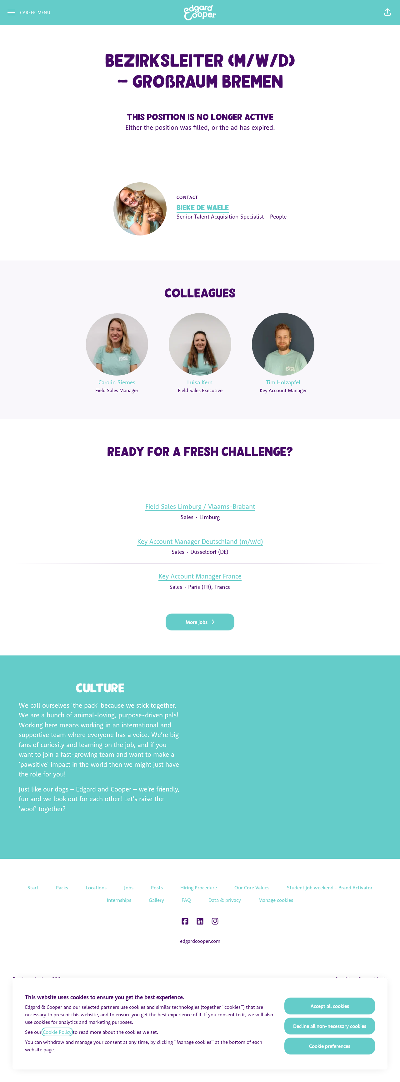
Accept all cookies (330, 1006)
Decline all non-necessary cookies (329, 1026)
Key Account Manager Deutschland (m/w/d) (200, 541)
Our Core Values (251, 887)
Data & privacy (224, 900)
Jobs (128, 887)
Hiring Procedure (198, 887)
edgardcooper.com (200, 941)
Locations (96, 887)
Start (33, 887)
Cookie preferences (329, 1046)
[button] (387, 12)
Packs (62, 887)
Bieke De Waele (203, 207)
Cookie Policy (57, 1032)
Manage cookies (275, 900)
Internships (119, 900)
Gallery (156, 900)
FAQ (186, 900)
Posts (157, 887)
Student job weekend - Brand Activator (329, 887)
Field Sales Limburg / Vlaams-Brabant (200, 506)
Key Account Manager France (200, 576)
